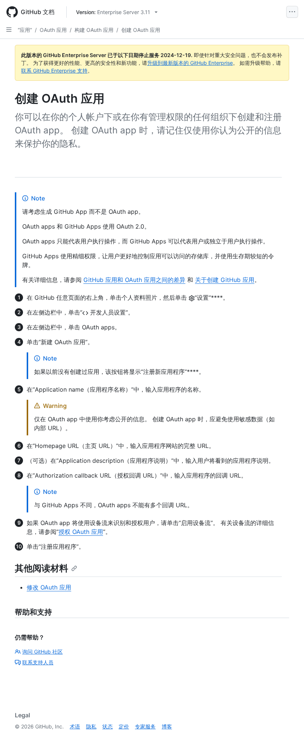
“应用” (25, 30)
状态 (107, 726)
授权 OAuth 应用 (81, 531)
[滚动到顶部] (287, 737)
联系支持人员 (37, 662)
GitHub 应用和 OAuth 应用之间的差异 (134, 279)
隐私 (91, 726)
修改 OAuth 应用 (49, 587)
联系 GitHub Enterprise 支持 (54, 70)
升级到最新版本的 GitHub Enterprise (190, 63)
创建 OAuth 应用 (140, 30)
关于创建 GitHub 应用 (224, 279)
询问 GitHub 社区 (42, 651)
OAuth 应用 (53, 30)
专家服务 (145, 726)
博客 (167, 726)
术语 (75, 726)
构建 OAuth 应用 (94, 30)
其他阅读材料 (41, 568)
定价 (124, 726)
